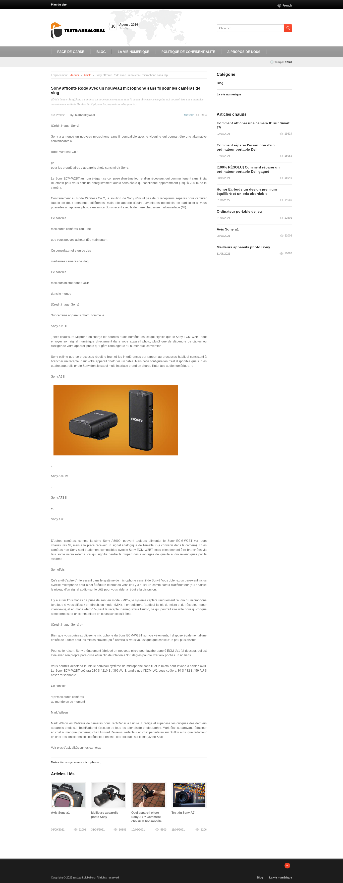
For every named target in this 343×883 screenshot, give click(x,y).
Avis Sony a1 (60, 812)
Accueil (74, 75)
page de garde (70, 52)
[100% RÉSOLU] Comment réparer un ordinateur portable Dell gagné (248, 169)
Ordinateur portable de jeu (239, 211)
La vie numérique (133, 52)
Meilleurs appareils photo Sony (243, 247)
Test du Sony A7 (183, 812)
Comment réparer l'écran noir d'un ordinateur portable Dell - (246, 147)
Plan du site (59, 4)
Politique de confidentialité (188, 52)
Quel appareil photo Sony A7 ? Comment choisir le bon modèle (146, 817)
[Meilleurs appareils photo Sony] (108, 795)
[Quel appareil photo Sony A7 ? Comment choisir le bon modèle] (149, 795)
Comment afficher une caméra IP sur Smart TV (253, 125)
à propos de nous (243, 52)
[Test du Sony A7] (189, 795)
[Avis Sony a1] (68, 795)
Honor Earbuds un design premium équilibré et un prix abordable (247, 191)
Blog (101, 52)
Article (87, 75)
